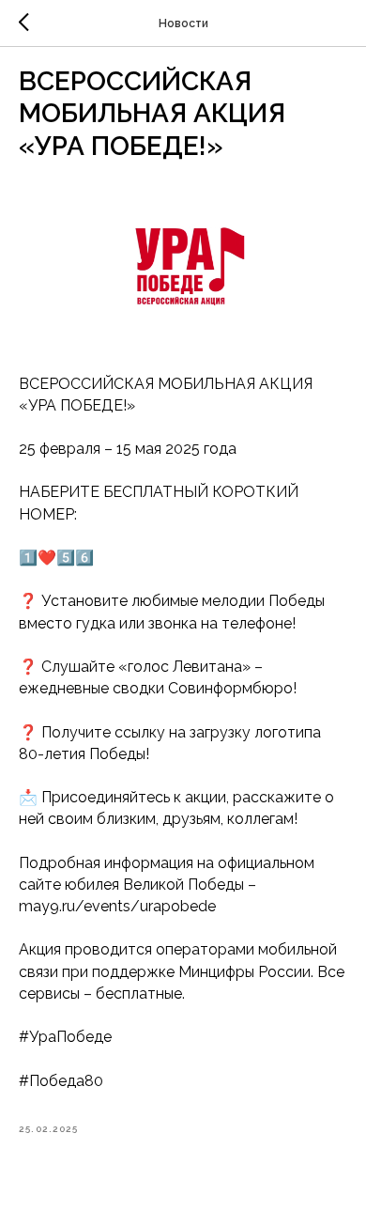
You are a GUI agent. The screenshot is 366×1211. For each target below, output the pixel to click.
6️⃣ (84, 558)
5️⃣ (65, 558)
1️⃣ (28, 558)
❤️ (47, 558)
